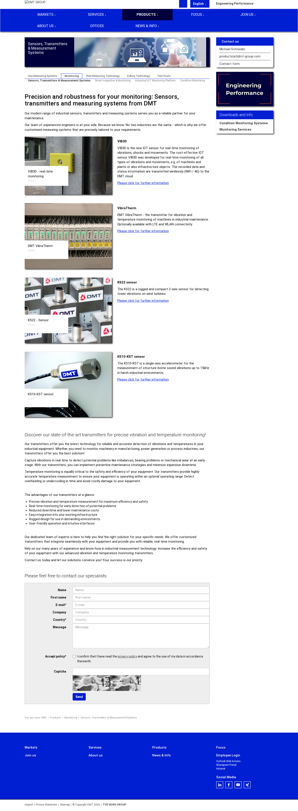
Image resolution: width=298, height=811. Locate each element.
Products (146, 14)
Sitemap (65, 804)
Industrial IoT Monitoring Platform (155, 80)
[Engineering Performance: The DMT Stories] (245, 89)
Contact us (230, 41)
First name (58, 597)
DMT (44, 717)
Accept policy (55, 656)
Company (59, 612)
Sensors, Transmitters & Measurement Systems (59, 80)
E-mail (61, 605)
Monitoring (72, 76)
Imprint (29, 804)
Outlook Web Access (228, 761)
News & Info (146, 26)
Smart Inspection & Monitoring (113, 80)
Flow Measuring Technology (103, 76)
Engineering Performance (234, 3)
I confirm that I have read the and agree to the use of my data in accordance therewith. (140, 658)
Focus (196, 14)
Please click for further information (143, 183)
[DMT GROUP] (35, 4)
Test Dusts (164, 76)
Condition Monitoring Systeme (243, 123)
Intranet (220, 768)
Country (59, 619)
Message (59, 627)
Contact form (229, 64)
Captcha (60, 671)
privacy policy (127, 656)
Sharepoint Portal (226, 764)
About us (45, 26)
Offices (97, 26)
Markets (45, 14)
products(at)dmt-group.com (239, 56)
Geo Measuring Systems (42, 76)
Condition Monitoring (192, 80)
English (198, 3)
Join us (246, 14)
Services (96, 14)
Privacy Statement (46, 804)
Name (62, 590)
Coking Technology (138, 76)
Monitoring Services (235, 129)
